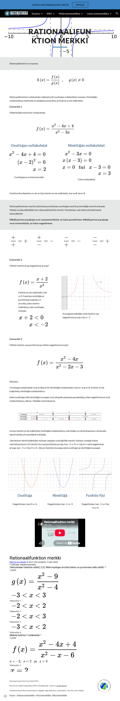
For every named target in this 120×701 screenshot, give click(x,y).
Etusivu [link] (36, 13)
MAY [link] (49, 13)
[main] (60, 37)
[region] (60, 4)
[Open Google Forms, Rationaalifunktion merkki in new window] (106, 558)
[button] (5, 696)
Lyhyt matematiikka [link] (98, 13)
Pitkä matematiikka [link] (69, 13)
